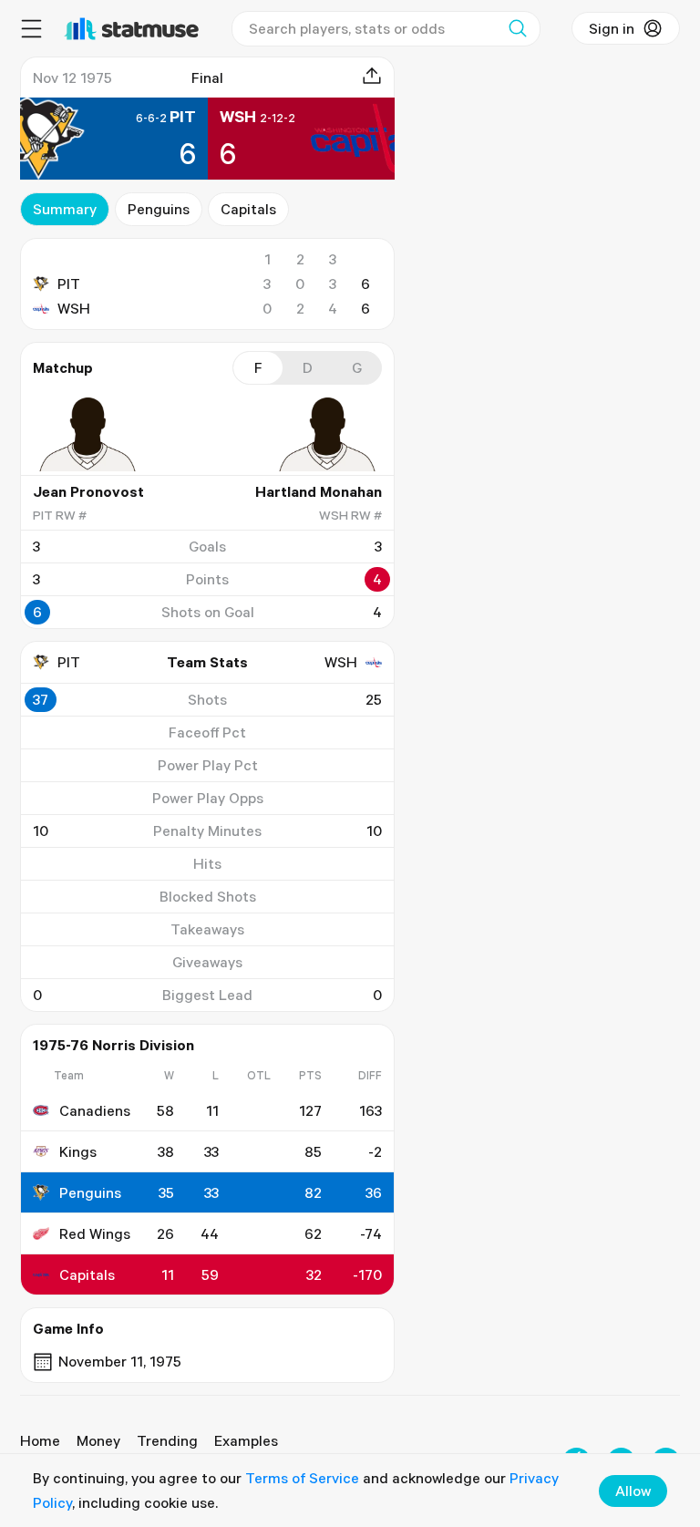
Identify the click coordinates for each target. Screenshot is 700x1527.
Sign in (611, 28)
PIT (68, 283)
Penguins (159, 209)
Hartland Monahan (318, 491)
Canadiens (94, 1110)
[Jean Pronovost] (87, 434)
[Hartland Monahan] (327, 434)
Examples (246, 1440)
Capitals (248, 209)
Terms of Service (302, 1478)
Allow (633, 1491)
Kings (78, 1151)
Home (40, 1440)
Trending (167, 1440)
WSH (73, 308)
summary (65, 209)
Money (98, 1440)
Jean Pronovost (88, 491)
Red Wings (94, 1233)
